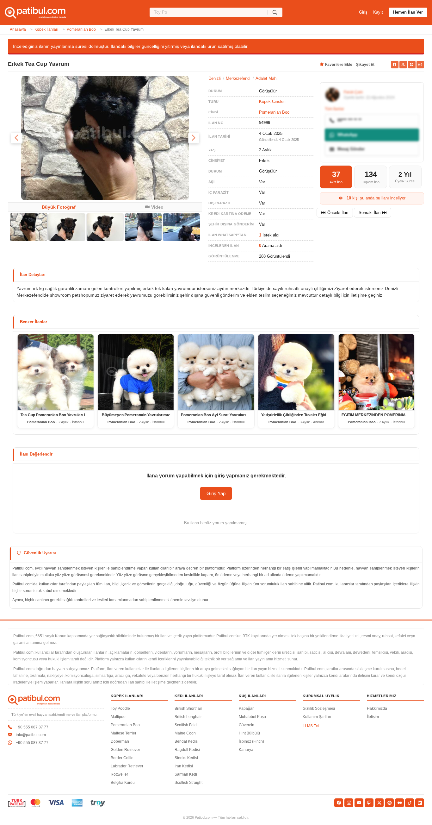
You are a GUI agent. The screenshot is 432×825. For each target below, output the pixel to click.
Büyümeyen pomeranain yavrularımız (136, 415)
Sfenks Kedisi (186, 758)
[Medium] (399, 802)
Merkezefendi (238, 78)
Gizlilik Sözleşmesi (319, 708)
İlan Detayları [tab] (33, 274)
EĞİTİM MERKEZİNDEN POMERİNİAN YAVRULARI (386, 415)
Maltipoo (118, 717)
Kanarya (246, 749)
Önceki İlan (337, 212)
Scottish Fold (186, 725)
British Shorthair (188, 708)
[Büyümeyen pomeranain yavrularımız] (136, 372)
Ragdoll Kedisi (187, 749)
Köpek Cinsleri (272, 101)
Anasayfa (18, 29)
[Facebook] (338, 802)
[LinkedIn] (419, 802)
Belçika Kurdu (123, 782)
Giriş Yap (216, 493)
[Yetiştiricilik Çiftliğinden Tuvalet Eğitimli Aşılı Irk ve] (296, 372)
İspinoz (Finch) (251, 741)
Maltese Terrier (123, 733)
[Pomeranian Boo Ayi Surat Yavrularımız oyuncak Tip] (216, 372)
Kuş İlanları (252, 696)
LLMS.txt (311, 726)
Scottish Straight (188, 782)
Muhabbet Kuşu (252, 717)
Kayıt (378, 12)
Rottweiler (119, 774)
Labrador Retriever (127, 766)
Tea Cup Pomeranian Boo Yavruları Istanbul (59, 415)
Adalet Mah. (267, 78)
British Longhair (188, 717)
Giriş (363, 12)
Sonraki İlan (369, 212)
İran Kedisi (184, 766)
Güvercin (246, 725)
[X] (379, 802)
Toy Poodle (120, 708)
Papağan (247, 708)
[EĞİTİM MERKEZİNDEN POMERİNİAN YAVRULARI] (376, 372)
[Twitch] (369, 802)
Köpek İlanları (46, 29)
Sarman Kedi (186, 774)
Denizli (214, 78)
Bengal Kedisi (187, 741)
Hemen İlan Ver (408, 12)
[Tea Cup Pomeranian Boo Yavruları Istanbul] (55, 372)
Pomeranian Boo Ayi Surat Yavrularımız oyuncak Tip (228, 415)
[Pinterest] (389, 802)
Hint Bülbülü (249, 733)
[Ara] (275, 12)
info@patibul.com (31, 735)
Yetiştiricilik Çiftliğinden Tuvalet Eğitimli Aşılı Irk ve (306, 415)
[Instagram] (348, 802)
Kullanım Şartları (317, 717)
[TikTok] (409, 802)
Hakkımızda (377, 708)
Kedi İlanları (189, 696)
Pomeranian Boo (81, 29)
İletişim (373, 717)
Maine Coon (185, 733)
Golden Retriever (125, 749)
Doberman (120, 741)
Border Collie (122, 758)
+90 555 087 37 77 (32, 727)
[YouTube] (359, 802)
